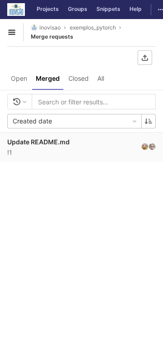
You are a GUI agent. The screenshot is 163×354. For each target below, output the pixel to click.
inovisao (50, 27)
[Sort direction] (148, 121)
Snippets (108, 8)
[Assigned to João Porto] (145, 146)
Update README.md (38, 142)
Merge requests (52, 36)
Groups (77, 8)
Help (135, 8)
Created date (32, 121)
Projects (48, 8)
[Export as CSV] (145, 57)
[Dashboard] (16, 9)
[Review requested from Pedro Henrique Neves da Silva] (152, 146)
